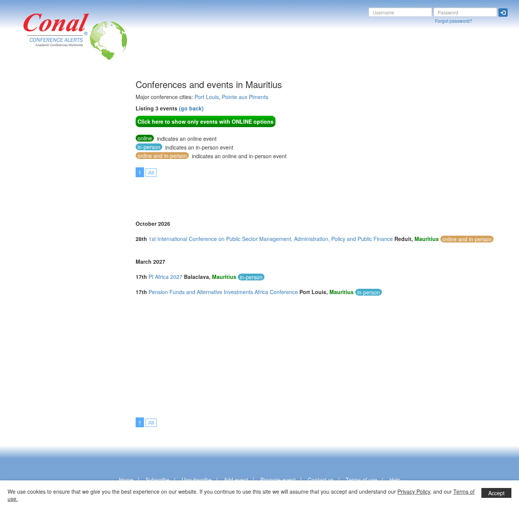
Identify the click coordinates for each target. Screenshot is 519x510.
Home (126, 479)
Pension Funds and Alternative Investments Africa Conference (223, 292)
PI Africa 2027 (165, 276)
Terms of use (361, 479)
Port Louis (207, 97)
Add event (236, 479)
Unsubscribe (197, 479)
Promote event (278, 479)
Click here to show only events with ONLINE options (206, 121)
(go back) (191, 108)
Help (394, 479)
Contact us (321, 479)
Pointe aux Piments (245, 97)
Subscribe (157, 479)
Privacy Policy (413, 491)
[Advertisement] (36, 193)
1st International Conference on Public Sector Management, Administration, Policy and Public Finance (271, 238)
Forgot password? (453, 20)
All (151, 173)
